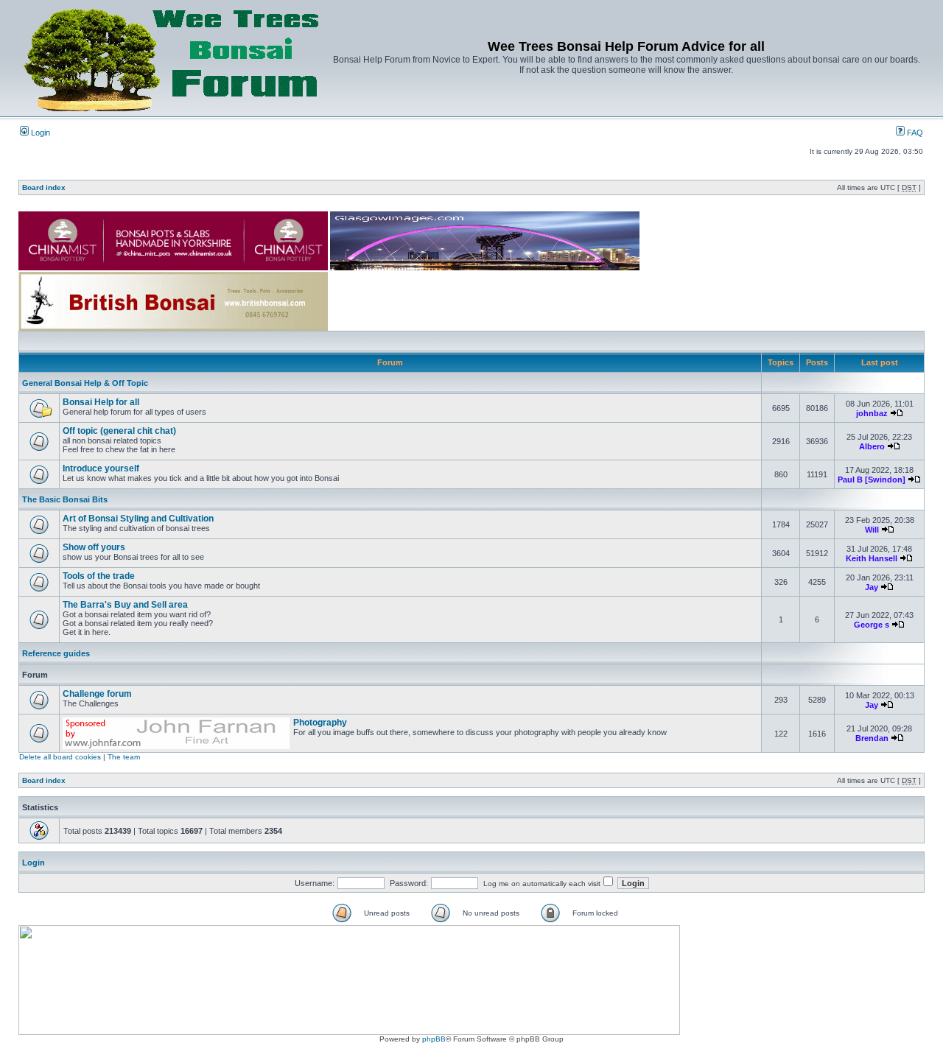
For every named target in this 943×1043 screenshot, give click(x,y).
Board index (44, 187)
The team (124, 757)
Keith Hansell (871, 558)
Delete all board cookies (60, 757)
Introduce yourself (101, 468)
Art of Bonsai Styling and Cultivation (138, 518)
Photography (320, 722)
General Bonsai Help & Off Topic (85, 383)
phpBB (434, 1039)
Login (39, 132)
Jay (871, 587)
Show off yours (94, 547)
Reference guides (56, 653)
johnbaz (872, 413)
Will (872, 529)
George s (871, 624)
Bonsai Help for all (101, 402)
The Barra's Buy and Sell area (125, 605)
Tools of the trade (99, 576)
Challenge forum (97, 694)
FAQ (914, 132)
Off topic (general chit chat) (119, 431)
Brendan (871, 738)
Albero (872, 446)
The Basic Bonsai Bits (65, 499)
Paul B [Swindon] (871, 479)
